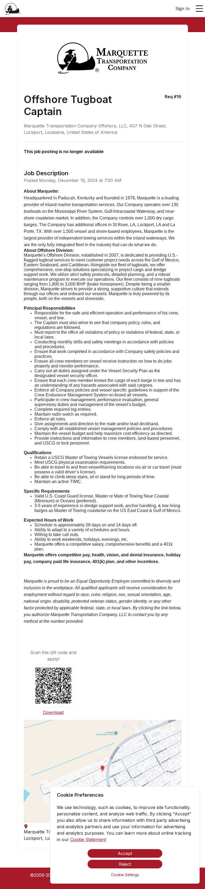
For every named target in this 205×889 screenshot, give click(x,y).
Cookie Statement (88, 839)
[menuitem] (12, 8)
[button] (102, 771)
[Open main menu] (199, 8)
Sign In (182, 8)
